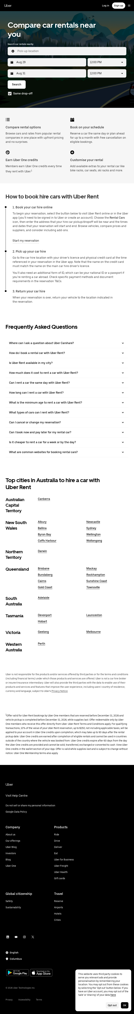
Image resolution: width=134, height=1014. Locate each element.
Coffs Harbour (47, 540)
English (14, 952)
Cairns (42, 581)
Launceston (94, 615)
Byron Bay (44, 534)
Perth (41, 643)
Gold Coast (45, 587)
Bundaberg (45, 574)
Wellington (93, 534)
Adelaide (43, 597)
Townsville (93, 587)
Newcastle (93, 522)
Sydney (91, 528)
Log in (105, 5)
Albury (42, 522)
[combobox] (70, 51)
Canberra (44, 499)
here (113, 994)
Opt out (112, 1005)
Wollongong (94, 540)
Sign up (118, 5)
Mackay (91, 568)
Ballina (42, 528)
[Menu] (129, 5)
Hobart (42, 621)
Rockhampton (95, 574)
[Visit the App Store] (41, 973)
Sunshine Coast (96, 581)
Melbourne (93, 631)
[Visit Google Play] (17, 973)
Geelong (43, 631)
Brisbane (43, 568)
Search (16, 84)
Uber (8, 5)
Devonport (45, 615)
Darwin (42, 551)
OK (124, 1005)
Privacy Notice (59, 691)
